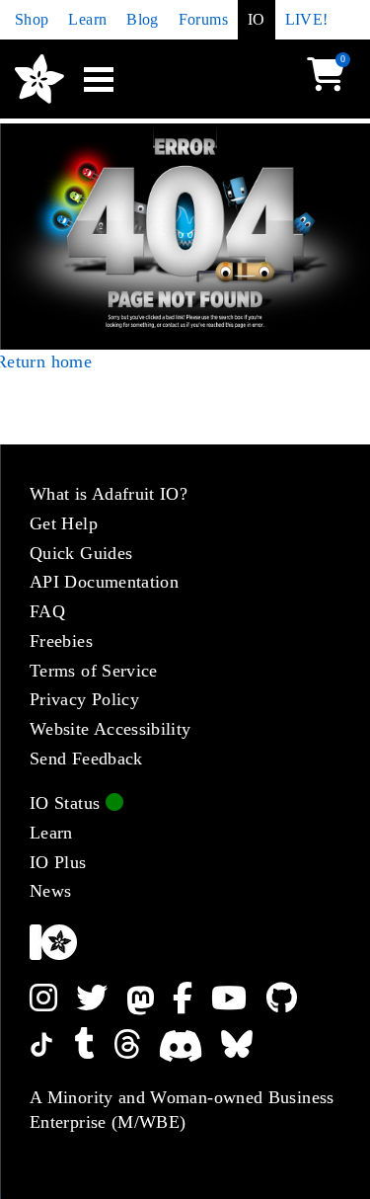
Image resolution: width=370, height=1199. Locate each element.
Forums (203, 19)
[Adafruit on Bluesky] (246, 1044)
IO (256, 19)
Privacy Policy (84, 699)
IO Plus (58, 862)
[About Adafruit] (185, 942)
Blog (142, 19)
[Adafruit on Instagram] (53, 998)
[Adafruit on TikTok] (52, 1044)
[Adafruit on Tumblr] (94, 1044)
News (50, 891)
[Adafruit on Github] (291, 998)
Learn (87, 19)
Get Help (64, 523)
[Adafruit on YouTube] (238, 998)
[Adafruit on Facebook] (192, 998)
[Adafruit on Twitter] (101, 998)
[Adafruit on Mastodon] (150, 998)
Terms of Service (94, 670)
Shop (31, 19)
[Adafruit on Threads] (136, 1044)
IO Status (68, 803)
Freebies (61, 641)
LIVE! (307, 19)
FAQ (47, 611)
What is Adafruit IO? (108, 494)
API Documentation (104, 582)
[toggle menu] (98, 79)
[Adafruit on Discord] (190, 1044)
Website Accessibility (110, 729)
